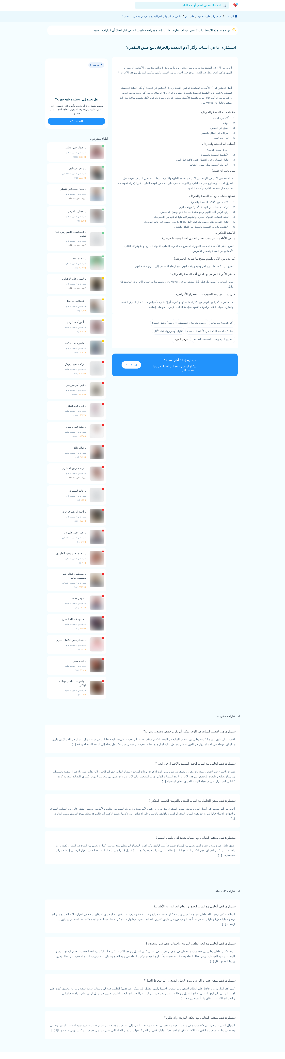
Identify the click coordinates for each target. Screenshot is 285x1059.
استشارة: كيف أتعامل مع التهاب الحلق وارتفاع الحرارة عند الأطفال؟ (195, 906)
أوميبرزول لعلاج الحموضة (192, 322)
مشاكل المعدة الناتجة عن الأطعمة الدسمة (210, 331)
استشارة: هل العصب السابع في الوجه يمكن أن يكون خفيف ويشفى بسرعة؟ (190, 731)
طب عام (189, 16)
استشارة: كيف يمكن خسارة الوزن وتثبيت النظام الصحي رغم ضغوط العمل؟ (190, 980)
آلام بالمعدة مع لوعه (222, 322)
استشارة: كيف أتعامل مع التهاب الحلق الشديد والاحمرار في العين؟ (196, 763)
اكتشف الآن (76, 121)
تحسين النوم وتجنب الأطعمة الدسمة (213, 339)
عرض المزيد (181, 339)
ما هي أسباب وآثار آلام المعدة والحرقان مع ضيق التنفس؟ (151, 16)
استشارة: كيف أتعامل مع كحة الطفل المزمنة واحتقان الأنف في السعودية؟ (191, 943)
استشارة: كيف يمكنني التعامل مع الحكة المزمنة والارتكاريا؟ (200, 1017)
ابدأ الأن (133, 365)
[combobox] (220, 5)
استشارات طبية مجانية (210, 16)
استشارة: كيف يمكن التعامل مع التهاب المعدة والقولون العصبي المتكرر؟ (192, 800)
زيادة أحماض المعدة (163, 322)
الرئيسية (229, 16)
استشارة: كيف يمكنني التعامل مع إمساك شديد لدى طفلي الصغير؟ (196, 837)
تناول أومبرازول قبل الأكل (168, 331)
